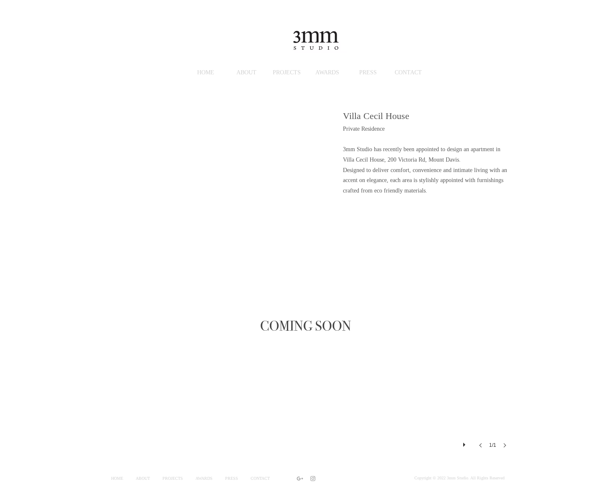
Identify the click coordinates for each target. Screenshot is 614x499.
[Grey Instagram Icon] (313, 478)
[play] (465, 442)
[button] (307, 335)
